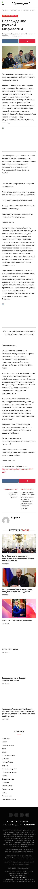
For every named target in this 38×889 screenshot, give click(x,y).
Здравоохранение (8, 755)
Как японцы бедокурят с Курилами (13, 494)
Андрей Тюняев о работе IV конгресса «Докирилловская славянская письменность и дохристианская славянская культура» (28, 500)
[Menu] (3, 3)
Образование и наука (9, 772)
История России (7, 762)
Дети (4, 749)
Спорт (4, 792)
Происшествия (7, 786)
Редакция (14, 34)
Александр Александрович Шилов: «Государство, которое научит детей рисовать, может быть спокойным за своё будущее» (18, 712)
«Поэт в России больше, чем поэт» (17, 620)
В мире (4, 742)
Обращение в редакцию (12, 825)
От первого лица (8, 779)
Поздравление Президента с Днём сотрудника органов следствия (17, 590)
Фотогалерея (7, 796)
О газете (10, 821)
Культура (5, 765)
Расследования (7, 789)
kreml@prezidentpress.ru (19, 877)
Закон (4, 752)
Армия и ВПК (6, 738)
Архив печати (29, 825)
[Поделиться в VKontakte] (10, 41)
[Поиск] (35, 3)
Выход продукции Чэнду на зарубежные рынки (14, 679)
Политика (5, 782)
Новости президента (9, 769)
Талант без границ (10, 649)
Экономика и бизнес (9, 799)
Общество (5, 776)
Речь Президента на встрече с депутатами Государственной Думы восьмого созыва (18, 558)
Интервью (5, 759)
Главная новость (10, 16)
